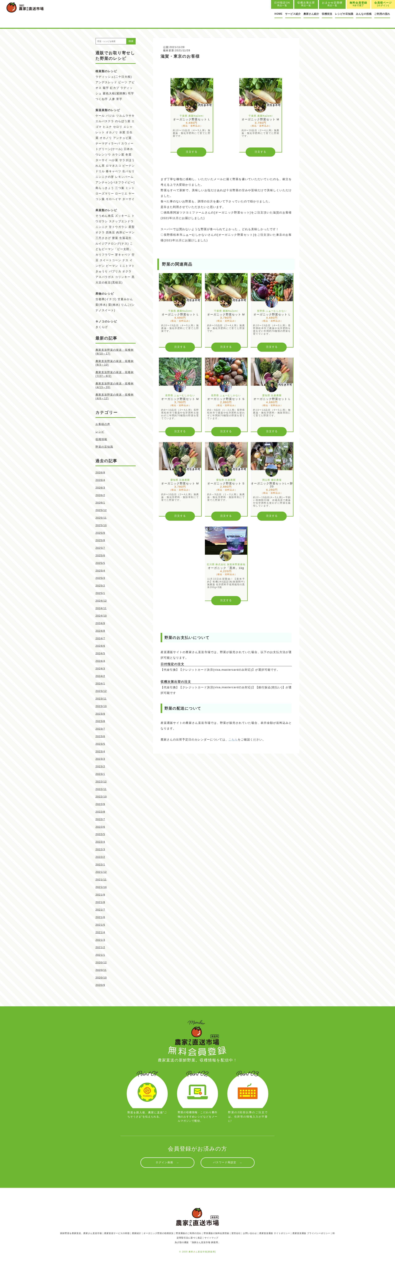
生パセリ (128, 171)
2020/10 (101, 977)
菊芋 (106, 87)
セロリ (117, 126)
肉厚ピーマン (125, 232)
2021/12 (101, 872)
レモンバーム (124, 176)
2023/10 (101, 706)
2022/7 (100, 819)
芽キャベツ (123, 254)
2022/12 (101, 781)
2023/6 (100, 736)
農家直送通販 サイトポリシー (274, 1233)
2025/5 (100, 563)
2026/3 (100, 487)
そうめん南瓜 (105, 215)
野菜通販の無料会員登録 (216, 1233)
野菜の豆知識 (104, 446)
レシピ (100, 431)
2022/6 (100, 826)
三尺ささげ (103, 238)
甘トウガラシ (118, 226)
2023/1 (100, 774)
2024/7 (100, 638)
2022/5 (100, 834)
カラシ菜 (118, 154)
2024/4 (100, 661)
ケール (100, 115)
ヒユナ (107, 126)
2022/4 (100, 841)
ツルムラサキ (125, 115)
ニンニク (102, 226)
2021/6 (100, 917)
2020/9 (100, 985)
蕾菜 (115, 238)
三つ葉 (119, 188)
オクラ (127, 271)
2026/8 (100, 472)
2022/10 (101, 796)
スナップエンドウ (121, 221)
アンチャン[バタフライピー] (115, 182)
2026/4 (100, 480)
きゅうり (102, 271)
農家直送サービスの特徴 (117, 1233)
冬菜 (128, 154)
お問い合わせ (250, 1233)
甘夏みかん (125, 299)
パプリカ (115, 271)
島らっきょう (105, 188)
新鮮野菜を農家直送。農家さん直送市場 (81, 1233)
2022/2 (100, 857)
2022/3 (100, 849)
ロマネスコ (113, 165)
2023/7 (100, 728)
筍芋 (131, 93)
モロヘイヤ (113, 199)
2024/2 (100, 676)
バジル (110, 115)
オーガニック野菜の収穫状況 (158, 1233)
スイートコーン (110, 260)
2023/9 (100, 713)
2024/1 (100, 683)
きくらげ (102, 327)
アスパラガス (105, 276)
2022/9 (100, 804)
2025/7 (100, 547)
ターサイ (102, 160)
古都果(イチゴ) (106, 299)
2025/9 (100, 533)
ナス (125, 260)
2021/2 (100, 947)
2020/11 (101, 970)
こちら (233, 739)
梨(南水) (114, 304)
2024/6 (100, 645)
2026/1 (100, 502)
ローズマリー (105, 193)
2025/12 (101, 510)
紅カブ (114, 87)
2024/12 (101, 600)
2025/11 (101, 517)
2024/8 (100, 630)
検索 (131, 41)
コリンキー (123, 276)
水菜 (122, 132)
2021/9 (100, 894)
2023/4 (100, 751)
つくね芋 (102, 99)
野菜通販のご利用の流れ (188, 1233)
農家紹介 (136, 1233)
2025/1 (100, 593)
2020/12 (101, 962)
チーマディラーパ (108, 143)
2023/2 (100, 766)
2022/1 (100, 864)
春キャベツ (113, 171)
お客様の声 (103, 424)
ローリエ (121, 193)
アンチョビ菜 (122, 137)
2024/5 (100, 653)
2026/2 (100, 495)
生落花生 (125, 238)
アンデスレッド (106, 82)
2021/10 (101, 887)
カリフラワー (105, 254)
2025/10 (101, 525)
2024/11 (101, 608)
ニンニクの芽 (105, 176)
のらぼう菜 (123, 121)
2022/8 (100, 811)
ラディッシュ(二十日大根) (114, 76)
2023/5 (100, 744)
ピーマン (112, 265)
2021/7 (100, 909)
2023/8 (100, 721)
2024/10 (101, 615)
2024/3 (100, 668)
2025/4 (100, 570)
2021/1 (100, 955)
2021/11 (101, 879)
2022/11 (101, 789)
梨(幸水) (101, 304)
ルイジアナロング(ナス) (112, 243)
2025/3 (100, 578)
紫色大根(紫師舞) (115, 93)
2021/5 (100, 924)
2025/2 (100, 585)
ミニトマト (127, 265)
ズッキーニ (123, 215)
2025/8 (100, 540)
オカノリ (112, 132)
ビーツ (122, 82)
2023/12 (101, 691)
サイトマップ (211, 1237)
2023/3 (100, 758)
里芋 (119, 99)
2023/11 (101, 698)
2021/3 (100, 940)
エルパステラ (105, 121)
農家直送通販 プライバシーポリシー (311, 1233)
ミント (130, 188)
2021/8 (100, 902)
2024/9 (100, 623)
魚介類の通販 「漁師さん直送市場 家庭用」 (197, 1242)
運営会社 (236, 1233)
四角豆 (110, 232)
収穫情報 (101, 439)
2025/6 (100, 555)
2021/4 (100, 932)
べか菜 (113, 160)
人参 (112, 99)
